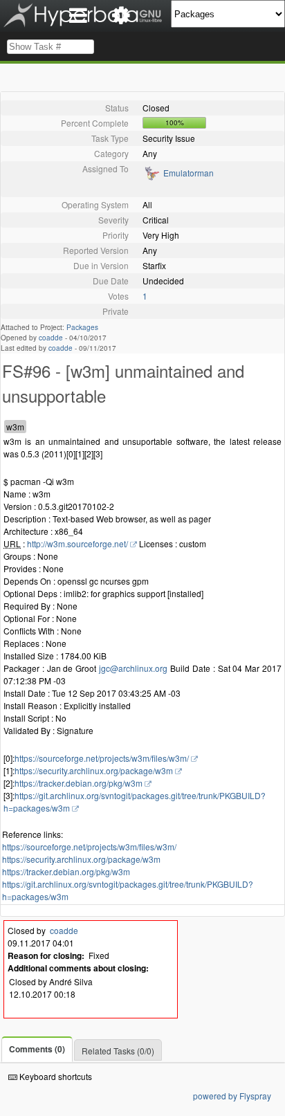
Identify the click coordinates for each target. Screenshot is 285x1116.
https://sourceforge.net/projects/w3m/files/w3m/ (102, 758)
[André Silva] (151, 177)
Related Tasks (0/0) (118, 1050)
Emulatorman (188, 173)
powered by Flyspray (232, 1095)
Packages (82, 327)
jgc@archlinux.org (133, 668)
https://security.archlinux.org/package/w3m (94, 770)
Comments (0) (37, 1049)
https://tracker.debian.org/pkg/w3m (78, 783)
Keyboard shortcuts (54, 1076)
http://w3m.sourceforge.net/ (77, 543)
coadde (51, 337)
